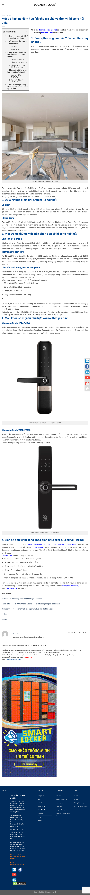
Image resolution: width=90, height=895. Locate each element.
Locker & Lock (47, 33)
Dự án (39, 817)
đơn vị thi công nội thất (48, 30)
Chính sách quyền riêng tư (63, 814)
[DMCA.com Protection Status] (19, 883)
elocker (4, 619)
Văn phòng (59, 806)
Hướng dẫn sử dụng (80, 803)
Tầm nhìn (58, 796)
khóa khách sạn (60, 544)
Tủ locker (40, 803)
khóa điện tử (48, 544)
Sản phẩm (41, 796)
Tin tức (8, 15)
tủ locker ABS (72, 544)
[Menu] (3, 4)
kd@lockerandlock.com (13, 659)
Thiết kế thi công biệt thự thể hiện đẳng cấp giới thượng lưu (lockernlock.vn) (31, 604)
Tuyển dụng (59, 803)
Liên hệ (40, 820)
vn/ (77, 586)
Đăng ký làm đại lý (61, 810)
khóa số (29, 544)
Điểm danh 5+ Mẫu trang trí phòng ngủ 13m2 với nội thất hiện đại (27, 609)
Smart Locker (41, 806)
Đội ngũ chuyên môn (62, 799)
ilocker (4, 614)
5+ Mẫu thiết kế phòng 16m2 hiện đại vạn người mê (22, 599)
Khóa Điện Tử (42, 810)
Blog (3, 15)
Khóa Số (40, 813)
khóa (36, 544)
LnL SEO (15, 634)
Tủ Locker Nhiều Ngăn (80, 806)
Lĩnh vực (40, 799)
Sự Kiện (76, 799)
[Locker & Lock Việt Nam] (45, 4)
